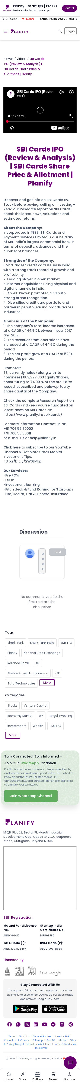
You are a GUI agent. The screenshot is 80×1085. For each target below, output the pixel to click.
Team (12, 1037)
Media (62, 1040)
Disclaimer (41, 1048)
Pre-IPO (51, 1040)
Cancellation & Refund (38, 1044)
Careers (24, 1040)
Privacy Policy (14, 1044)
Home (8, 59)
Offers (73, 1040)
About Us (24, 1037)
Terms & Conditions (65, 1044)
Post (57, 552)
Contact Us (10, 1040)
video (21, 59)
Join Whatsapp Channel (31, 795)
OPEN (69, 8)
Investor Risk (62, 1037)
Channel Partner (42, 1037)
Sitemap (38, 1040)
